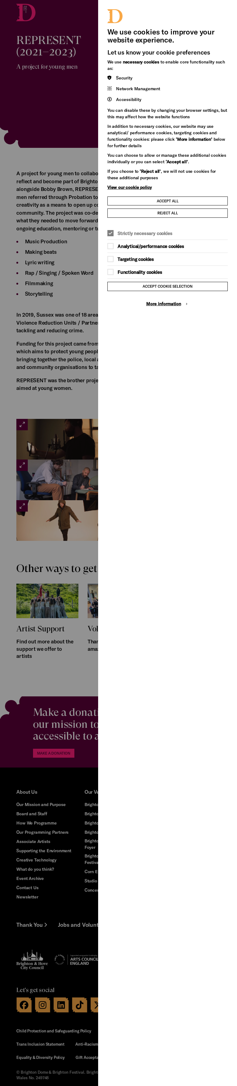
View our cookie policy (129, 187)
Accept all (168, 201)
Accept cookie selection (168, 286)
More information (163, 303)
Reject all (167, 213)
